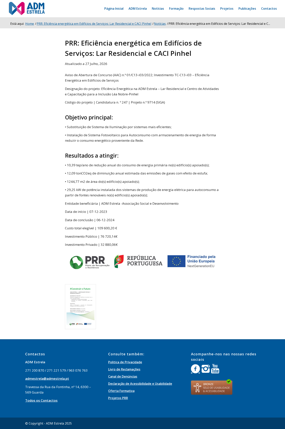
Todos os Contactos (41, 400)
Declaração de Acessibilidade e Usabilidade (140, 384)
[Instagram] (206, 368)
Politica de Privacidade (125, 362)
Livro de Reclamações (124, 369)
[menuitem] (114, 8)
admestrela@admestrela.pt (47, 378)
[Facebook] (195, 368)
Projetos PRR (118, 398)
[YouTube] (215, 368)
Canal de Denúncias (122, 376)
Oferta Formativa (121, 391)
